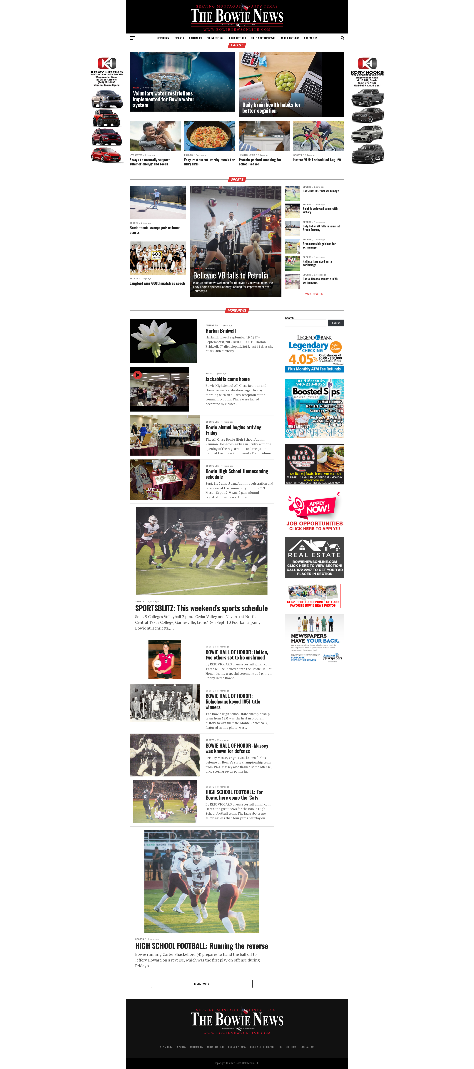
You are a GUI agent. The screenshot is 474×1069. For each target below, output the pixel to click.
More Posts (202, 983)
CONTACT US (310, 38)
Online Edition (215, 38)
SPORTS (179, 38)
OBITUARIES (195, 38)
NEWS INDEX (163, 38)
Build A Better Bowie (263, 38)
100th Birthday (290, 38)
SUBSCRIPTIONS (237, 38)
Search (289, 318)
